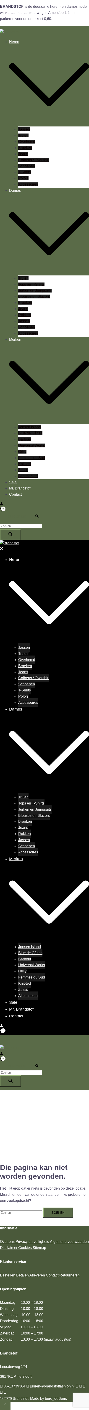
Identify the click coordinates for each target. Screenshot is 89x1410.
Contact (15, 494)
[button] (39, 516)
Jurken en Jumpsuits (35, 291)
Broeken (25, 148)
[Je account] (1, 504)
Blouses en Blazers (34, 296)
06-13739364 (14, 1386)
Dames (15, 190)
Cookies (25, 1248)
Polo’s (23, 178)
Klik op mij (17, 516)
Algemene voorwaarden (69, 1242)
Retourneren (69, 1275)
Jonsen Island (29, 427)
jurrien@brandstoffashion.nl (52, 1386)
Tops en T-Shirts (31, 284)
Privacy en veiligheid (33, 1242)
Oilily (22, 452)
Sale (13, 482)
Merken (15, 339)
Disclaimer (9, 1248)
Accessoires (28, 184)
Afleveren (37, 1275)
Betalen (22, 1275)
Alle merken (28, 476)
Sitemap (39, 1248)
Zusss (23, 470)
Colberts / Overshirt (33, 160)
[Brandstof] (9, 32)
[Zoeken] (10, 534)
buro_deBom (55, 1398)
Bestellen (8, 1275)
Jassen (24, 129)
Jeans (23, 154)
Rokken (24, 315)
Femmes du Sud (31, 458)
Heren (14, 42)
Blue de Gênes (30, 433)
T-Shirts (24, 172)
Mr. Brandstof (19, 488)
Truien (23, 135)
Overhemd (26, 142)
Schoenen (26, 166)
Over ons (8, 1242)
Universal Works (31, 445)
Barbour (24, 439)
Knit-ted (24, 464)
